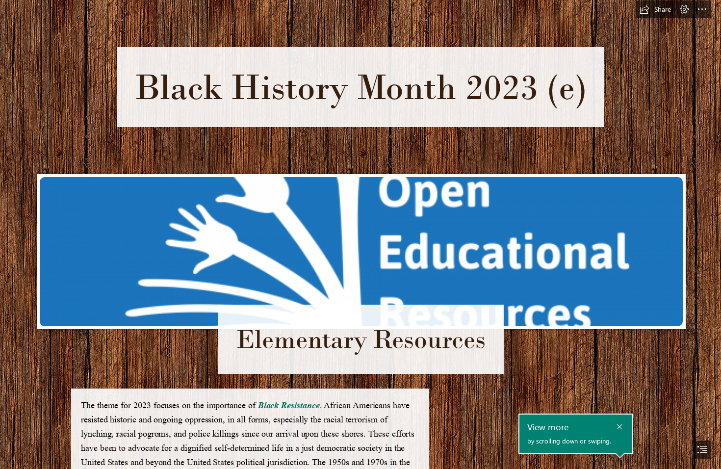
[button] (655, 9)
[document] (360, 234)
